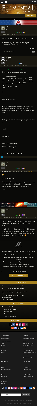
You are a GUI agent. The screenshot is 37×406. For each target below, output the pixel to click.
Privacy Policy (9, 403)
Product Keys (27, 372)
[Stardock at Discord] (15, 327)
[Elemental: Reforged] (18, 9)
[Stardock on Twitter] (10, 324)
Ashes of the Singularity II (29, 338)
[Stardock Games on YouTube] (16, 324)
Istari (7, 27)
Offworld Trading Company (29, 352)
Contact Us (4, 381)
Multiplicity (3, 350)
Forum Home (4, 19)
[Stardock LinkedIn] (21, 327)
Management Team (5, 369)
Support (27, 362)
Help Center (26, 365)
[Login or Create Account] (29, 2)
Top (35, 66)
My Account (26, 367)
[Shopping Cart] (32, 2)
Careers (3, 372)
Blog (2, 367)
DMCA (24, 403)
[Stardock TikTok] (18, 327)
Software (5, 335)
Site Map (29, 403)
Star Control (26, 348)
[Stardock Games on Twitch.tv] (20, 324)
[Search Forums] (35, 2)
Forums (3, 383)
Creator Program (5, 379)
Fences (3, 345)
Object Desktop (5, 338)
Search (10, 19)
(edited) (30, 171)
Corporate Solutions (6, 341)
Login (14, 19)
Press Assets (4, 376)
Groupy (3, 352)
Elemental (25, 341)
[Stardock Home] (6, 2)
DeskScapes (4, 348)
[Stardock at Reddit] (12, 327)
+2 (3, 63)
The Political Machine (28, 350)
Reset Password (27, 374)
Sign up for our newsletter (10, 392)
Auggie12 (9, 58)
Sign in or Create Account (18, 275)
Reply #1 (5, 66)
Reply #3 (5, 218)
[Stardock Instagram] (23, 324)
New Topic (31, 15)
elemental (32, 48)
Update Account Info (28, 376)
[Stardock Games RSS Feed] (24, 327)
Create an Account (28, 369)
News (2, 374)
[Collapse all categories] (36, 306)
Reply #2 (5, 171)
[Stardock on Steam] (26, 324)
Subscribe (26, 395)
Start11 (2, 343)
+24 (3, 32)
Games (25, 335)
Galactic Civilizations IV (28, 343)
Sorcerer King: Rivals (28, 357)
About (2, 365)
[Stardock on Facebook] (13, 324)
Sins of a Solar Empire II (28, 345)
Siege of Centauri (27, 355)
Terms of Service (17, 403)
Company (5, 362)
